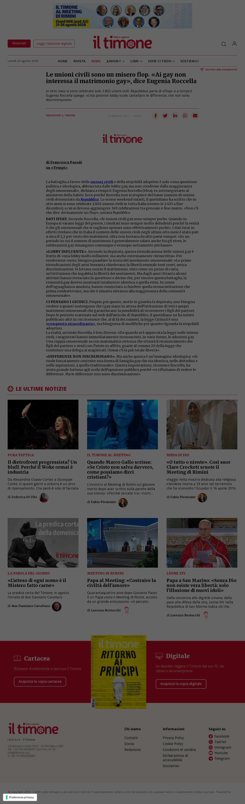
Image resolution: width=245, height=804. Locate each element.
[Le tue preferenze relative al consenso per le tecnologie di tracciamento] (20, 797)
